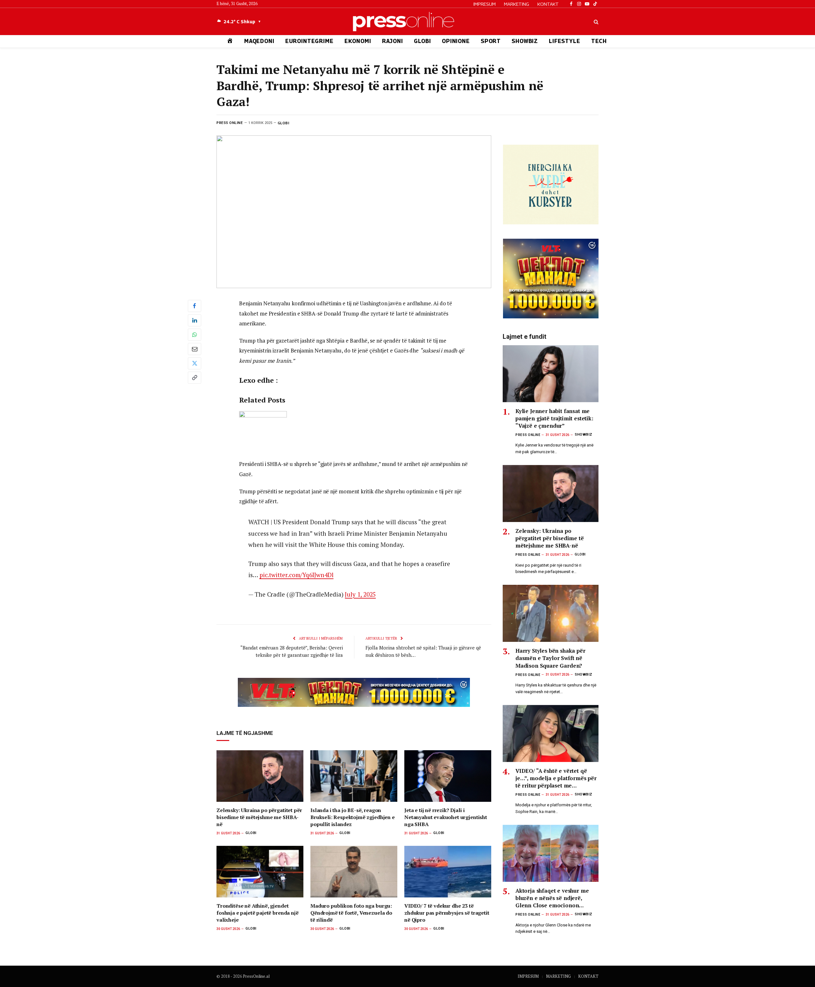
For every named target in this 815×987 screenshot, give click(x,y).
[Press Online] (407, 21)
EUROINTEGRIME (309, 41)
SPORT (491, 41)
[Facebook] (194, 306)
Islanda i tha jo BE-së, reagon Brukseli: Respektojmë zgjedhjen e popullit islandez (352, 817)
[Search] (595, 21)
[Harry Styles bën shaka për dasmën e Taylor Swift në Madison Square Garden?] (551, 613)
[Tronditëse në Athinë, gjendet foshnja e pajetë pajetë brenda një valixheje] (259, 872)
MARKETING (516, 4)
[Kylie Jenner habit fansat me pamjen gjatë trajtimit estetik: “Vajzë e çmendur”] (551, 373)
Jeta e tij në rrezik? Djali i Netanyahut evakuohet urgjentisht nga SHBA (445, 817)
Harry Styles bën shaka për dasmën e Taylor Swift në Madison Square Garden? (550, 658)
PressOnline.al (256, 976)
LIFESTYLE (564, 41)
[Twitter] (194, 363)
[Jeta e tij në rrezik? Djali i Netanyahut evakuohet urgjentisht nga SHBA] (447, 776)
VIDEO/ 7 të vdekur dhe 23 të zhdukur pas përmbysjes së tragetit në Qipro (446, 913)
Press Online (229, 123)
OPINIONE (456, 41)
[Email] (194, 349)
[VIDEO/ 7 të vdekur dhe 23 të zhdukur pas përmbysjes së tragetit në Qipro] (447, 872)
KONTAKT (548, 4)
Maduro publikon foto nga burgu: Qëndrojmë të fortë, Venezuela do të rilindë (351, 913)
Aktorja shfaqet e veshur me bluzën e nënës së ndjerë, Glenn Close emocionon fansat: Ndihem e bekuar (552, 898)
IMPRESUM (484, 4)
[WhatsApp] (194, 335)
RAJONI (392, 41)
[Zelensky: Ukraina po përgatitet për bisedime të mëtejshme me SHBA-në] (259, 776)
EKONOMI (357, 41)
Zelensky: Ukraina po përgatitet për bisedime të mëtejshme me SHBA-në (259, 817)
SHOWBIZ (525, 41)
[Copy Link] (194, 378)
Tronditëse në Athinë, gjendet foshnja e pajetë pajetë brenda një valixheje (257, 913)
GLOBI (422, 41)
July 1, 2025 (360, 594)
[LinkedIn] (194, 320)
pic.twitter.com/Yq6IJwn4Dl (296, 575)
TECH (599, 41)
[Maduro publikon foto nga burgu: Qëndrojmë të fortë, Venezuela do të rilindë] (353, 872)
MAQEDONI (259, 41)
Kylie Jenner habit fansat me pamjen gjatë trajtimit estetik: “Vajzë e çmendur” (554, 418)
